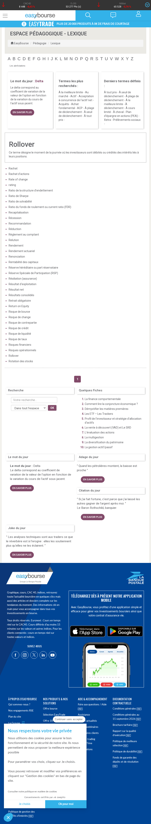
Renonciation (17, 256)
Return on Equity (19, 306)
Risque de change (20, 317)
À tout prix (110, 92)
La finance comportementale (103, 399)
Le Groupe (14, 723)
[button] (8, 817)
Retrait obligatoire (20, 300)
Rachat (13, 168)
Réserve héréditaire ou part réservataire (33, 267)
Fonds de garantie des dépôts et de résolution (125, 760)
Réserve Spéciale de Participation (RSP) (33, 273)
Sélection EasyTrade (54, 715)
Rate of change (18, 179)
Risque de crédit (19, 328)
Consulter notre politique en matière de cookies (32, 791)
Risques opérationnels (22, 350)
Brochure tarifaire (123, 725)
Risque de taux (18, 339)
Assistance (84, 715)
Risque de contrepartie (23, 322)
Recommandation (20, 223)
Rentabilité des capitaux (23, 262)
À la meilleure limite (71, 92)
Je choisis (24, 804)
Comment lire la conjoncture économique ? (111, 404)
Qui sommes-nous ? (19, 704)
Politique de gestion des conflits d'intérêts (21, 814)
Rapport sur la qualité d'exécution (124, 733)
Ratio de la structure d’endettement (31, 190)
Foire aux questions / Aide (92, 704)
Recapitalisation (19, 212)
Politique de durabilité (125, 751)
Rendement (16, 245)
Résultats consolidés (21, 295)
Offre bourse (50, 709)
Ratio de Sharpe (19, 196)
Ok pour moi (66, 804)
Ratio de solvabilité (20, 201)
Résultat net (16, 289)
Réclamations (85, 749)
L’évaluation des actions (99, 432)
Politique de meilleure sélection (125, 743)
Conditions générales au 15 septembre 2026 (126, 717)
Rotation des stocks (21, 361)
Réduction (15, 229)
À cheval (118, 112)
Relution (14, 240)
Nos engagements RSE (21, 710)
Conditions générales (125, 709)
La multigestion (94, 437)
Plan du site (14, 717)
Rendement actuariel (22, 251)
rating (12, 185)
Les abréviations (17, 66)
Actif (73, 96)
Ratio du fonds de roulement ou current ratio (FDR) (40, 207)
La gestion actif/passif (99, 447)
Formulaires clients (88, 733)
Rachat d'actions (19, 174)
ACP (80, 108)
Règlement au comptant (24, 234)
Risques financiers (20, 344)
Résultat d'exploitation (22, 284)
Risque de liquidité (20, 333)
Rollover (14, 355)
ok (52, 407)
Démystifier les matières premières (106, 408)
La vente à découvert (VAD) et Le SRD (108, 427)
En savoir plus (22, 112)
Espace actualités (87, 721)
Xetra (107, 119)
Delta (36, 466)
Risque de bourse (19, 311)
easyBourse (21, 43)
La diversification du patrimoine (104, 442)
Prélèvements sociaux (127, 119)
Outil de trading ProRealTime (86, 741)
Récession (15, 218)
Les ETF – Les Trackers (99, 413)
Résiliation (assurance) (23, 278)
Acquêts (64, 104)
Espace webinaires (88, 727)
